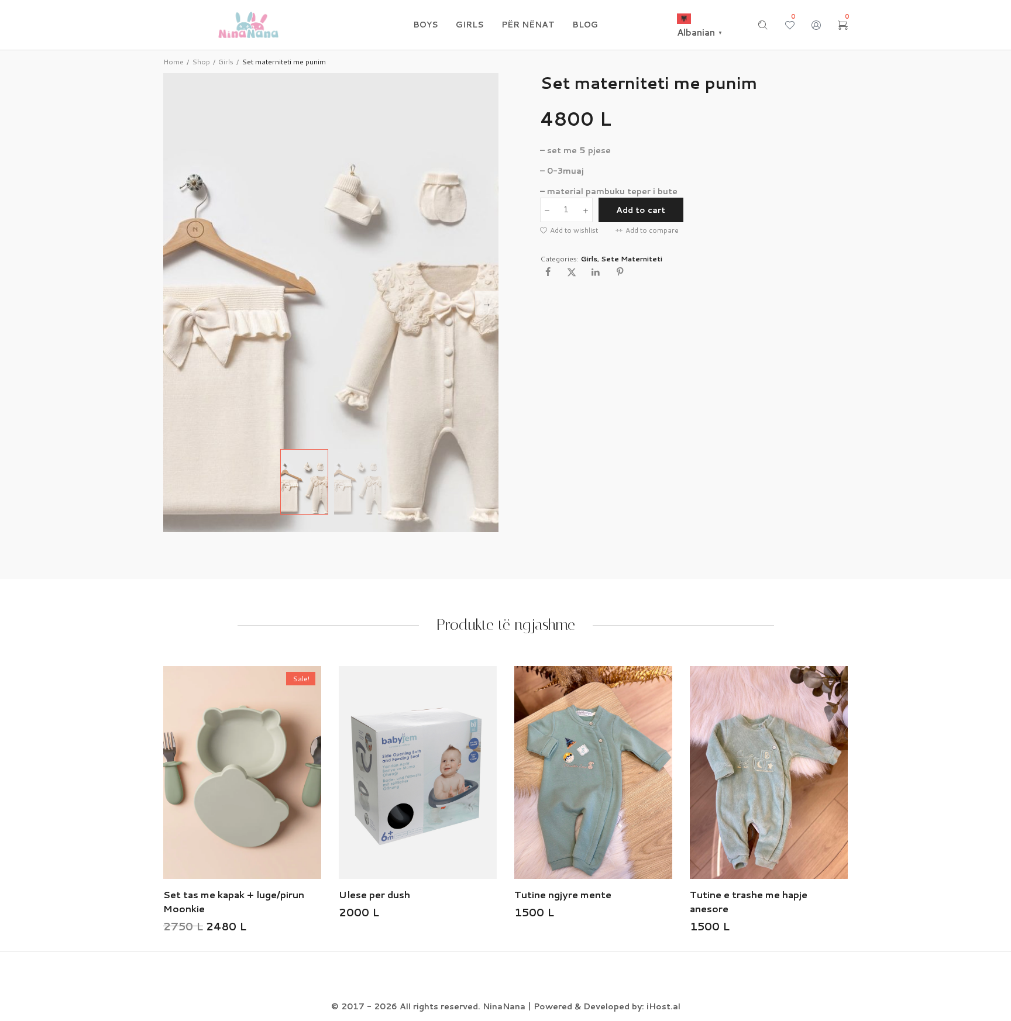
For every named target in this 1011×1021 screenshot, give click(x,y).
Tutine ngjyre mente (485, 894)
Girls (225, 62)
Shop (201, 62)
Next (486, 303)
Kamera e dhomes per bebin (853, 894)
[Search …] (763, 25)
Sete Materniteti (631, 259)
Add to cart (640, 210)
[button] (569, 230)
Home (173, 62)
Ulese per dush (296, 894)
